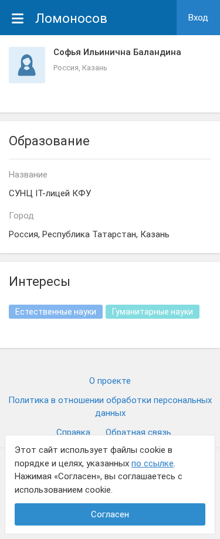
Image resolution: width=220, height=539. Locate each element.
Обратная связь (138, 432)
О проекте (110, 381)
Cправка (73, 432)
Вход (198, 17)
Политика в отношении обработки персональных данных (110, 407)
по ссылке (152, 463)
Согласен (110, 514)
